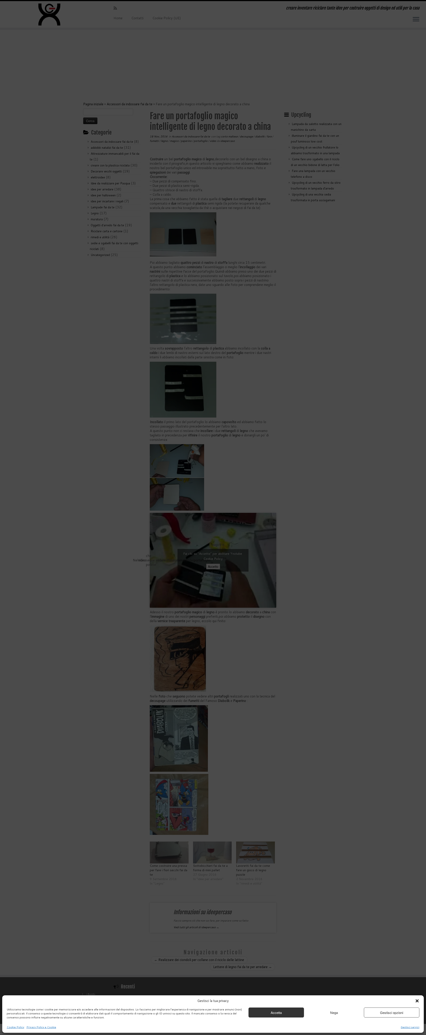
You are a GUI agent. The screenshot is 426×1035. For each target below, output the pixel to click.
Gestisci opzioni (391, 1012)
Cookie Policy (15, 1027)
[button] (417, 1001)
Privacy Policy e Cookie (41, 1027)
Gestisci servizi (410, 1027)
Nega (334, 1012)
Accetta (276, 1012)
